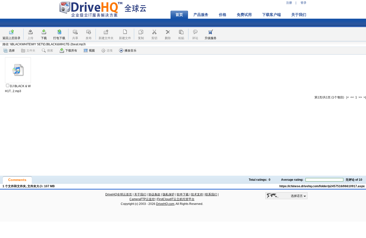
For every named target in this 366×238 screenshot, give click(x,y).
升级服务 (211, 38)
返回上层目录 (11, 38)
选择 (12, 50)
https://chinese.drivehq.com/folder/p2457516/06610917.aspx (322, 186)
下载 (44, 38)
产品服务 (200, 15)
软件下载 (183, 194)
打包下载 (59, 38)
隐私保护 (169, 194)
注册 (289, 2)
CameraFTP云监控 (142, 199)
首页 (179, 15)
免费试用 (244, 15)
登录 (303, 2)
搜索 (50, 50)
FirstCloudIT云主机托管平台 (175, 199)
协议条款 (154, 194)
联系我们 (211, 194)
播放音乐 (130, 50)
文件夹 (30, 50)
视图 (92, 50)
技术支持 (197, 194)
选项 (110, 50)
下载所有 (71, 50)
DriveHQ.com (165, 204)
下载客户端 (271, 15)
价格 (222, 15)
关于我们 (298, 15)
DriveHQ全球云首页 (118, 194)
